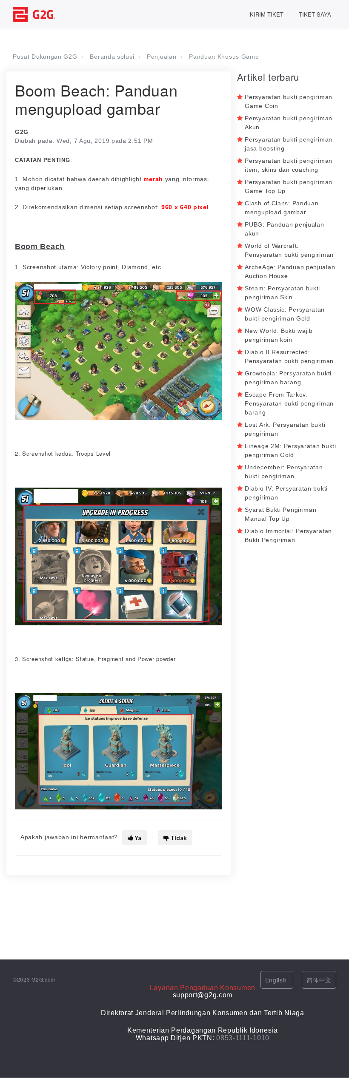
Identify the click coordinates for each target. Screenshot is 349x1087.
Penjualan (161, 56)
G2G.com (43, 979)
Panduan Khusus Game (224, 56)
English (277, 980)
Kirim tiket (266, 14)
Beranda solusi (112, 56)
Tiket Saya (315, 14)
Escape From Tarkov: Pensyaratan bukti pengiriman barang (289, 403)
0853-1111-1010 (242, 1038)
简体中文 (319, 980)
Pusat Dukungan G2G (45, 56)
